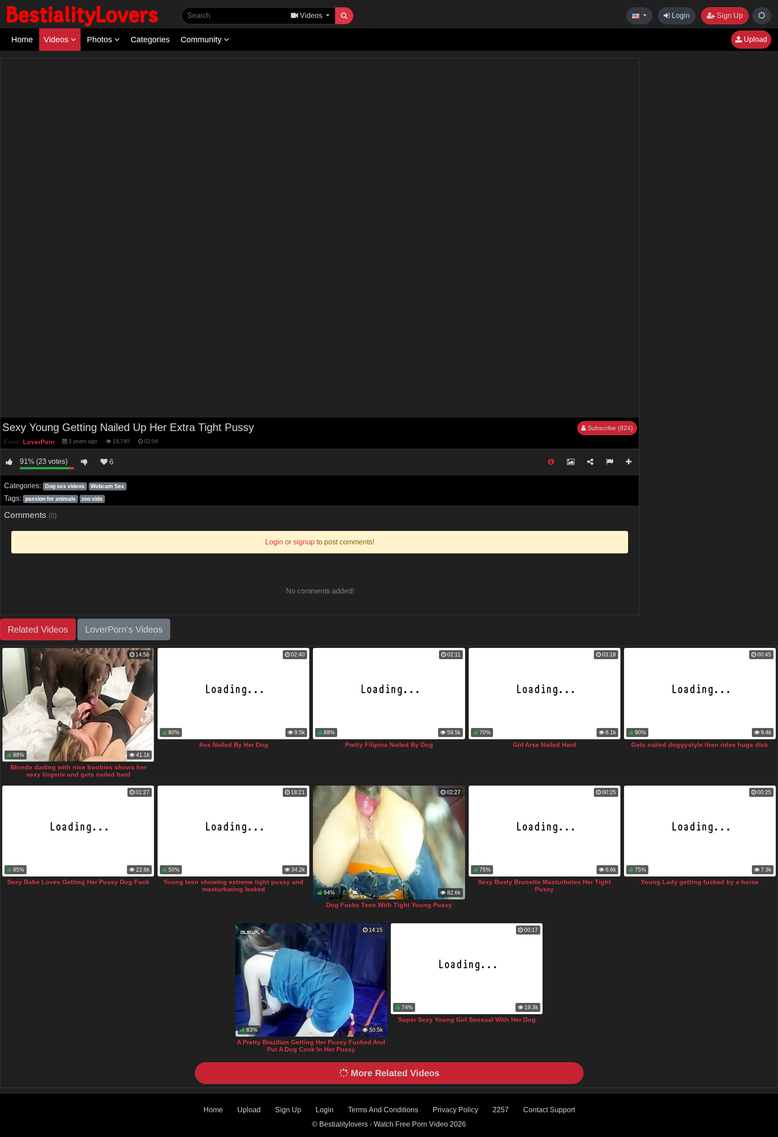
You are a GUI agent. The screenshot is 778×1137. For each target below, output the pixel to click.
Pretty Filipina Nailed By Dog (389, 744)
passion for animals (50, 499)
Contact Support (549, 1110)
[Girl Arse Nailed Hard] (544, 693)
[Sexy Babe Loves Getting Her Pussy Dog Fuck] (78, 831)
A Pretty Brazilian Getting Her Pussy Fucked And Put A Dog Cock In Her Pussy (311, 1045)
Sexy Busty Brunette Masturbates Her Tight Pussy (544, 885)
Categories (150, 39)
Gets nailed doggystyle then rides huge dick (699, 744)
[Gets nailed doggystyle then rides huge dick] (700, 693)
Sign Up (729, 15)
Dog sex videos (65, 486)
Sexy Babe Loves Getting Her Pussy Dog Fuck (78, 881)
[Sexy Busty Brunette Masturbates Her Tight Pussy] (544, 831)
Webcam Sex (107, 486)
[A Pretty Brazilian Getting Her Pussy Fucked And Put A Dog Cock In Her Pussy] (311, 980)
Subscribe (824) (609, 427)
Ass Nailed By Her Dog (233, 744)
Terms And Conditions (383, 1110)
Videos (57, 39)
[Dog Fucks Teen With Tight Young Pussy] (389, 842)
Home (22, 39)
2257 (501, 1110)
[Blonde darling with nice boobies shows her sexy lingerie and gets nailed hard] (78, 705)
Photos (100, 39)
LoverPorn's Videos (124, 629)
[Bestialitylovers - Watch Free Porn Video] (83, 15)
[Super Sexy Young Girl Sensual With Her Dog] (467, 968)
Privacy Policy (455, 1110)
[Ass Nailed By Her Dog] (233, 693)
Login (680, 15)
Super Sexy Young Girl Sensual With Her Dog (467, 1019)
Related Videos (38, 629)
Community (202, 39)
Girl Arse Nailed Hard (544, 744)
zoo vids (92, 499)
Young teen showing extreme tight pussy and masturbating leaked (233, 885)
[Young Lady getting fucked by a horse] (700, 831)
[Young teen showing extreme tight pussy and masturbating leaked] (233, 831)
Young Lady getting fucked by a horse (700, 881)
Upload (754, 39)
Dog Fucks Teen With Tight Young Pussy (389, 904)
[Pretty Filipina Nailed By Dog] (389, 693)
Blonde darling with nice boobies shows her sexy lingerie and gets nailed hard (78, 771)
